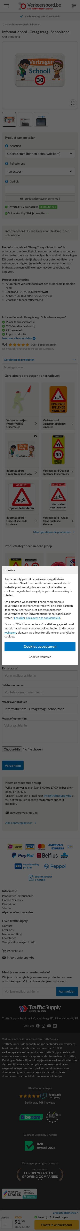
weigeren (10, 632)
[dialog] (40, 615)
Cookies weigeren (40, 656)
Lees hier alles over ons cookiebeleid (37, 618)
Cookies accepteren (40, 646)
